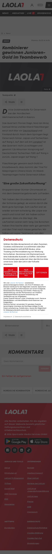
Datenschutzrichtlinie (23, 316)
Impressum (7, 316)
